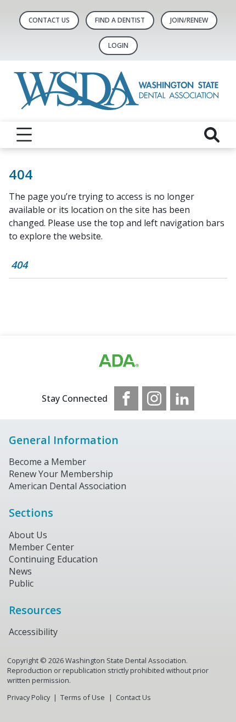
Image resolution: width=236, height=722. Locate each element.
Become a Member (47, 462)
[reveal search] (211, 135)
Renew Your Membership (61, 474)
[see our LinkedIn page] (182, 398)
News (20, 571)
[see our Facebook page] (126, 398)
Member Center (41, 547)
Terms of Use (82, 697)
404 (19, 264)
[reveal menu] (24, 135)
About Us (28, 535)
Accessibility (33, 632)
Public (21, 583)
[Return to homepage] (118, 91)
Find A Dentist (120, 20)
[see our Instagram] (154, 398)
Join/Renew (189, 20)
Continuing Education (53, 559)
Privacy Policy (28, 697)
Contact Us (49, 20)
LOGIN (118, 45)
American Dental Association (67, 486)
